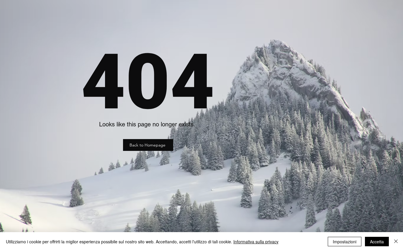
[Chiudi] (395, 241)
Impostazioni (344, 242)
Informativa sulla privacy (256, 242)
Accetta (377, 242)
